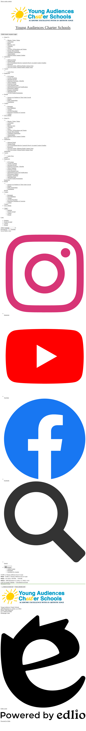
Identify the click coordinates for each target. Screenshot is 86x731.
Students (9, 210)
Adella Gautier (11, 569)
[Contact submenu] (4, 105)
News (8, 47)
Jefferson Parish (11, 60)
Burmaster (10, 106)
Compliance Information (13, 52)
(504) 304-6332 (9, 610)
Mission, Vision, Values (13, 40)
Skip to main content (6, 1)
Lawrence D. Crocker (13, 572)
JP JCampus (10, 76)
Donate (9, 214)
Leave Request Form (12, 85)
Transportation (11, 54)
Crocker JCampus (12, 78)
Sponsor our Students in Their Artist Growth (19, 97)
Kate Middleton (11, 108)
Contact (9, 114)
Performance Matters (12, 88)
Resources (10, 64)
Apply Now (10, 72)
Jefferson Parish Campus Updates (16, 55)
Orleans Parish (11, 61)
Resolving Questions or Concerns (16, 112)
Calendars (10, 46)
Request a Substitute (12, 90)
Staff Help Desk (11, 91)
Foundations (10, 102)
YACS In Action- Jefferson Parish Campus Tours (20, 66)
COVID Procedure (12, 111)
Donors (9, 99)
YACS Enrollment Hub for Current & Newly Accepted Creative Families (26, 63)
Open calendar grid (20, 586)
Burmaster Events (5, 584)
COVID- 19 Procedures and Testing (17, 49)
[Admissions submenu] (4, 141)
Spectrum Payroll (12, 79)
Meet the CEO (11, 44)
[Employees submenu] (4, 75)
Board (9, 43)
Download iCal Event (22, 582)
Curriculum (10, 41)
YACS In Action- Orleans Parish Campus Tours (20, 67)
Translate (13, 229)
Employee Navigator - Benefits (15, 81)
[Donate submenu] (4, 96)
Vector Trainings (11, 82)
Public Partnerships (12, 100)
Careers (9, 213)
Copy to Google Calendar (7, 582)
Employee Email (11, 84)
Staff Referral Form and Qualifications (17, 87)
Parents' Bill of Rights (13, 51)
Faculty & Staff (11, 211)
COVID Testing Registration (15, 93)
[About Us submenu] (4, 120)
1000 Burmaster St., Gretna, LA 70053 (11, 608)
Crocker (9, 109)
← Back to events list (7, 586)
